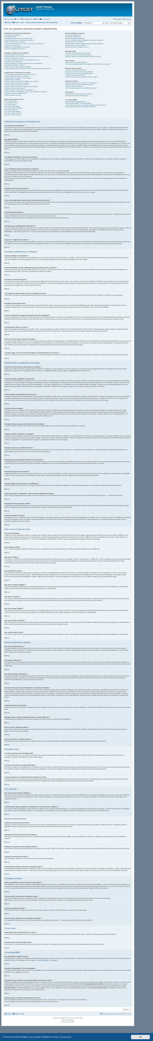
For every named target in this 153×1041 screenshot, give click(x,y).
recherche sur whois (119, 982)
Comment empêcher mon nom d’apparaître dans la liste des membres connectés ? (26, 56)
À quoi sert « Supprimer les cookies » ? (15, 48)
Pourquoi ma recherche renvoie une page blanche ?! (79, 73)
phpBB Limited (53, 958)
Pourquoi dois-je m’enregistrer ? (13, 35)
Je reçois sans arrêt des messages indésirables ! (78, 54)
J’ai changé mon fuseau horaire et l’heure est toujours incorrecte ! (22, 60)
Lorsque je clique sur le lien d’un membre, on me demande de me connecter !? (27, 68)
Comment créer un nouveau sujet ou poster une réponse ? (20, 74)
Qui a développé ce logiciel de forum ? (75, 101)
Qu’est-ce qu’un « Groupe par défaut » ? (76, 45)
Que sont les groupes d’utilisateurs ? (75, 38)
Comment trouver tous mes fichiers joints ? (76, 95)
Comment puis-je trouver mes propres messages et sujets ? (81, 77)
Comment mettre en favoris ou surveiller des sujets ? (79, 84)
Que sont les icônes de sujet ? (12, 115)
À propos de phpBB (42, 960)
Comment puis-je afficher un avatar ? (14, 65)
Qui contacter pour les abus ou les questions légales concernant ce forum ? (85, 105)
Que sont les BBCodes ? (11, 101)
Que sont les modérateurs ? (72, 36)
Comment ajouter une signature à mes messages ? (18, 78)
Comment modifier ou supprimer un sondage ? (17, 83)
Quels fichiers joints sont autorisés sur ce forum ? (78, 94)
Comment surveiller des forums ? (74, 86)
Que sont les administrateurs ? (73, 35)
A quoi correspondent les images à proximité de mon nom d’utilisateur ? (23, 63)
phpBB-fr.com (70, 1020)
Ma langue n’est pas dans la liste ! (13, 61)
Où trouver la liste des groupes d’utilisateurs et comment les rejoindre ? (84, 40)
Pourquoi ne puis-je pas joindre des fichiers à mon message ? (21, 86)
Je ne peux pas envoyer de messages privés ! (78, 53)
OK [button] (140, 1037)
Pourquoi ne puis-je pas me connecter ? (15, 42)
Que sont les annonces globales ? (13, 108)
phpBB (105, 307)
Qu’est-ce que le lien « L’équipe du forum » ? (77, 47)
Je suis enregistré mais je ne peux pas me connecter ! (19, 40)
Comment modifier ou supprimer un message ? (17, 76)
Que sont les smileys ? (10, 104)
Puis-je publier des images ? (12, 106)
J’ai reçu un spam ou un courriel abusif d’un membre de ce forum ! (83, 56)
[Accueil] (20, 10)
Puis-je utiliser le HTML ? (11, 102)
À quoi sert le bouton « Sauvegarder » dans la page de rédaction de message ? (25, 91)
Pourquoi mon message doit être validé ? (15, 93)
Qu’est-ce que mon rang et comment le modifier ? (17, 67)
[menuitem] (17, 19)
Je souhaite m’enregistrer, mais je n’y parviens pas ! (18, 38)
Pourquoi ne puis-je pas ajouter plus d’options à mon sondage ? (21, 81)
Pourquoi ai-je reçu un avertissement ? (14, 88)
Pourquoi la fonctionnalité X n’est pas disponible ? (78, 103)
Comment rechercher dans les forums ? (76, 70)
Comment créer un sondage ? (12, 79)
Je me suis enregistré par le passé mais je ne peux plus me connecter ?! (24, 43)
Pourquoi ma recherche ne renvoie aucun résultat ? (79, 71)
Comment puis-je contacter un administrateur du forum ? (80, 106)
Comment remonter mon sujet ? (13, 95)
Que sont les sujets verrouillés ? (13, 113)
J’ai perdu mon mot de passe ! (12, 45)
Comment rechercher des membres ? (75, 75)
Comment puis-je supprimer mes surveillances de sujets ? (81, 88)
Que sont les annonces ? (11, 109)
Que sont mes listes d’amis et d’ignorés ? (76, 62)
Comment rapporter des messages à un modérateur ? (19, 90)
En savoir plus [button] (65, 1037)
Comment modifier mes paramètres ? (14, 54)
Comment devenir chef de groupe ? (74, 42)
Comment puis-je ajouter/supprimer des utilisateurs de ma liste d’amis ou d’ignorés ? (88, 64)
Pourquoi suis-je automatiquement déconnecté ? (17, 47)
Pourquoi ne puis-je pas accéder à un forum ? (16, 84)
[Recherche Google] (128, 23)
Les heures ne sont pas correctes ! (14, 58)
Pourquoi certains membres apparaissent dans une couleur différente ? (84, 43)
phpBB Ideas (96, 970)
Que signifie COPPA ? (10, 36)
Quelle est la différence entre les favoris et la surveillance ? (81, 83)
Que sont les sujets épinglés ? (12, 111)
